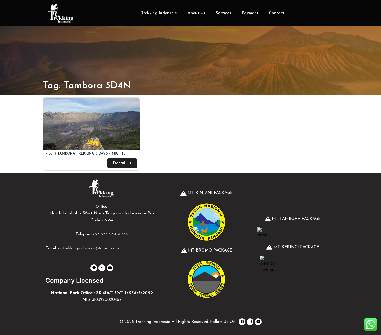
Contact (277, 13)
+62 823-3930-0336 (110, 234)
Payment (250, 13)
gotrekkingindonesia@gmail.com (88, 248)
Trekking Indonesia (159, 13)
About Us (196, 13)
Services (223, 13)
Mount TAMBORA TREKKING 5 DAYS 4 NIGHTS (85, 154)
